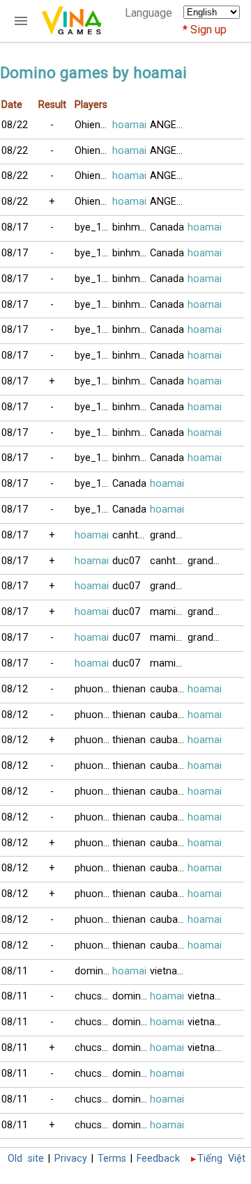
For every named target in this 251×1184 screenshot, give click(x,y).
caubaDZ (169, 689)
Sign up (208, 29)
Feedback (158, 1158)
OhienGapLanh (93, 125)
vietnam (168, 971)
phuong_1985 (93, 689)
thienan (129, 689)
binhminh (131, 227)
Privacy (70, 1158)
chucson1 (93, 996)
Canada (167, 227)
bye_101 (93, 227)
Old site (26, 1158)
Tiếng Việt (221, 1158)
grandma (169, 535)
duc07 (126, 561)
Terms (112, 1158)
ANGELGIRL (169, 125)
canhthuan (131, 535)
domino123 (93, 971)
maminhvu (169, 612)
